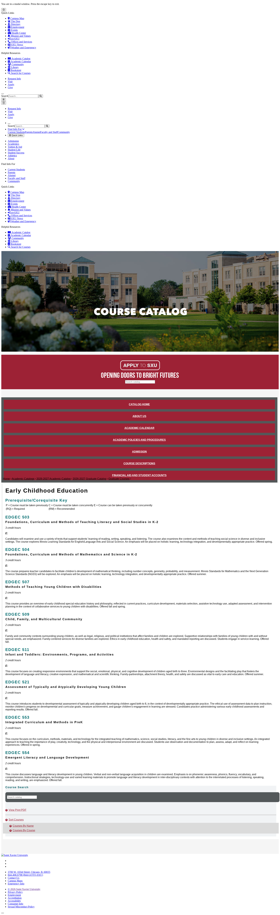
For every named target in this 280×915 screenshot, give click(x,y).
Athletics (12, 155)
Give (10, 87)
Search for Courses (20, 73)
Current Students (16, 132)
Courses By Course (24, 830)
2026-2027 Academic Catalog (53, 478)
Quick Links (17, 135)
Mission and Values (20, 36)
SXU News (16, 44)
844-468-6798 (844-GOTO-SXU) (25, 875)
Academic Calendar (20, 61)
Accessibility (14, 900)
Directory (15, 24)
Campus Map (17, 18)
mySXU (15, 38)
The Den (15, 21)
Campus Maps (15, 880)
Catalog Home (139, 404)
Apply (11, 84)
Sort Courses (16, 819)
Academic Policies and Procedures (139, 439)
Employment (17, 27)
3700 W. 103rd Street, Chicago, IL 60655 (29, 872)
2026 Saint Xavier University (24, 889)
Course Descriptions (139, 463)
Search (4, 96)
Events (14, 30)
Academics (13, 144)
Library (14, 67)
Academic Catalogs (23, 478)
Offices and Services (21, 41)
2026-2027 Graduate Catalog (89, 478)
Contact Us (13, 877)
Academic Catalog (20, 58)
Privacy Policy (15, 892)
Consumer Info (15, 903)
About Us (139, 416)
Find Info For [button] (15, 129)
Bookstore (15, 70)
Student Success (16, 152)
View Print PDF (17, 810)
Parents (28, 132)
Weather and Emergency (23, 47)
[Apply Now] (140, 369)
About (11, 158)
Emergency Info (16, 883)
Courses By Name (23, 825)
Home (6, 478)
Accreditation (15, 898)
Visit (10, 81)
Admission (13, 141)
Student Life (14, 149)
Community (17, 64)
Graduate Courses (118, 478)
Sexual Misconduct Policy (21, 906)
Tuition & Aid (15, 146)
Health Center (18, 33)
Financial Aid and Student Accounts (139, 475)
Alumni (36, 132)
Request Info (14, 78)
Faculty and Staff (49, 132)
